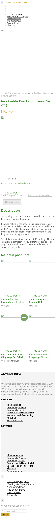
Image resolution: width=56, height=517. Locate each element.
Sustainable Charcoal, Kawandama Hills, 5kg (12, 300)
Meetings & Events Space (17, 16)
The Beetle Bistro (14, 21)
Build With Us (13, 23)
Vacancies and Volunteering (20, 415)
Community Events (16, 410)
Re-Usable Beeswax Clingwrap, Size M (39, 355)
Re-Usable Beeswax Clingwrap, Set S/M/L (12, 355)
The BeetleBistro (15, 405)
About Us (11, 25)
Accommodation (14, 19)
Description (12, 202)
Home (4, 93)
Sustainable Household (20, 93)
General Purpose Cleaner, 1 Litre (37, 300)
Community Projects (15, 14)
